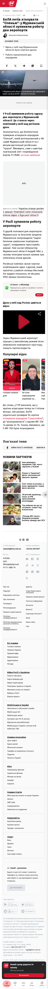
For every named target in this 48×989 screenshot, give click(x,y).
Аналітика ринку (14, 821)
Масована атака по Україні (18, 690)
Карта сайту (30, 622)
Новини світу (17, 11)
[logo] (11, 3)
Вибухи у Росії (13, 693)
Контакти (29, 605)
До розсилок (16, 888)
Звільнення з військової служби (20, 708)
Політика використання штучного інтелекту (12, 623)
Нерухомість (13, 818)
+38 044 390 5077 (33, 549)
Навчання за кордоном (17, 809)
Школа (10, 799)
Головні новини (14, 646)
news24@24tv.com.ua (12, 549)
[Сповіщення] (45, 3)
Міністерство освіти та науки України (23, 795)
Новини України (14, 650)
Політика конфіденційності (10, 617)
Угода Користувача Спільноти (33, 592)
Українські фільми (15, 773)
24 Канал (6, 11)
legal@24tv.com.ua (33, 950)
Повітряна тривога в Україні (19, 686)
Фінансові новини (15, 747)
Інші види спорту (14, 854)
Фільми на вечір (14, 777)
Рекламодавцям (9, 608)
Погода (10, 664)
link (27, 559)
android (10, 904)
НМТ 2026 (11, 802)
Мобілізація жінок (15, 715)
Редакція (6, 591)
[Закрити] (43, 965)
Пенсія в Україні (14, 758)
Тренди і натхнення (15, 828)
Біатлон (10, 850)
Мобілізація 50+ (13, 712)
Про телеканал (9, 599)
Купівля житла (13, 825)
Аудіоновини (12, 660)
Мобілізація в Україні (18, 705)
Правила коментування (35, 597)
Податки (10, 754)
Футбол (10, 843)
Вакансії (29, 609)
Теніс (9, 847)
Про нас (6, 587)
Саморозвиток (13, 806)
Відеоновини (12, 657)
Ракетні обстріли (14, 676)
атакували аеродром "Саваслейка (22, 418)
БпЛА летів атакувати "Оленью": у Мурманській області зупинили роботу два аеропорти (35, 11)
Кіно (9, 766)
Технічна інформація (34, 601)
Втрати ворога (13, 696)
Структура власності (34, 614)
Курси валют (12, 744)
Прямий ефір (12, 653)
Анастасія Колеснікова (18, 35)
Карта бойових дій (15, 679)
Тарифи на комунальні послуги (20, 751)
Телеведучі (7, 604)
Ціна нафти (12, 740)
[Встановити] (24, 970)
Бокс (9, 840)
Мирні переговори (15, 683)
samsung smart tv (28, 911)
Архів (28, 618)
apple (28, 904)
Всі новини (12, 643)
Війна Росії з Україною (18, 672)
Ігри (27, 626)
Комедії (10, 780)
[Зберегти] (41, 66)
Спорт (10, 837)
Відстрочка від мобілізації (18, 722)
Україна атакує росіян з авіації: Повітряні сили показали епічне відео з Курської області (23, 212)
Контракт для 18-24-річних (18, 719)
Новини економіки (16, 737)
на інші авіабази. (30, 155)
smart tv (10, 911)
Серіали (10, 783)
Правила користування (12, 612)
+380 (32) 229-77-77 (17, 947)
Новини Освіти (14, 792)
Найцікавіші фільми (15, 770)
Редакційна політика (11, 595)
